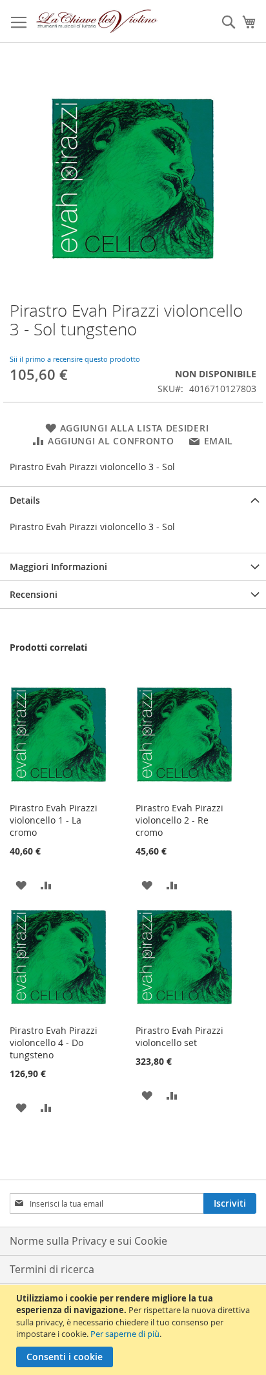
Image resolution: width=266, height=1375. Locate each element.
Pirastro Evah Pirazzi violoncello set (179, 1036)
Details (25, 500)
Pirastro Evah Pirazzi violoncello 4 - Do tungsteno (53, 1042)
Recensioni (33, 594)
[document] (134, 1329)
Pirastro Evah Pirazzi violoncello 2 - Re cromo (179, 820)
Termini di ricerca (52, 1269)
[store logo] (97, 21)
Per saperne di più (124, 1334)
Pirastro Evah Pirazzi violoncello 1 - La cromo (53, 820)
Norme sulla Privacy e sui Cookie (88, 1241)
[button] (21, 884)
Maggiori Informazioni (58, 566)
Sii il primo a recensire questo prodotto (75, 359)
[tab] (133, 500)
